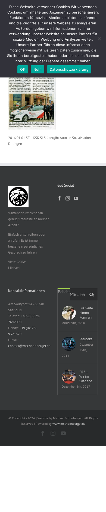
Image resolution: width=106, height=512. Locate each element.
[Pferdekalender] (69, 344)
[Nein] (99, 38)
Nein (37, 69)
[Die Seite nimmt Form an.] (69, 313)
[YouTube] (76, 198)
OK (22, 69)
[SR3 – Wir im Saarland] (69, 377)
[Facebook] (59, 198)
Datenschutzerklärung (69, 69)
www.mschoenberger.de (68, 424)
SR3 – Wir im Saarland (85, 376)
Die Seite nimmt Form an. (86, 313)
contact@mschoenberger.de (29, 346)
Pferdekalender (86, 339)
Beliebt (64, 291)
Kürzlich (77, 294)
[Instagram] (68, 198)
